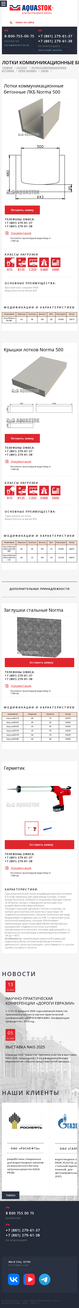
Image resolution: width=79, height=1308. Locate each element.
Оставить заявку (22, 210)
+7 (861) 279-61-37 (55, 36)
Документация (21, 233)
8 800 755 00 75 (20, 1213)
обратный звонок (50, 50)
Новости (19, 974)
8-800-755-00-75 (19, 36)
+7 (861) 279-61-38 (55, 41)
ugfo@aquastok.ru (16, 45)
